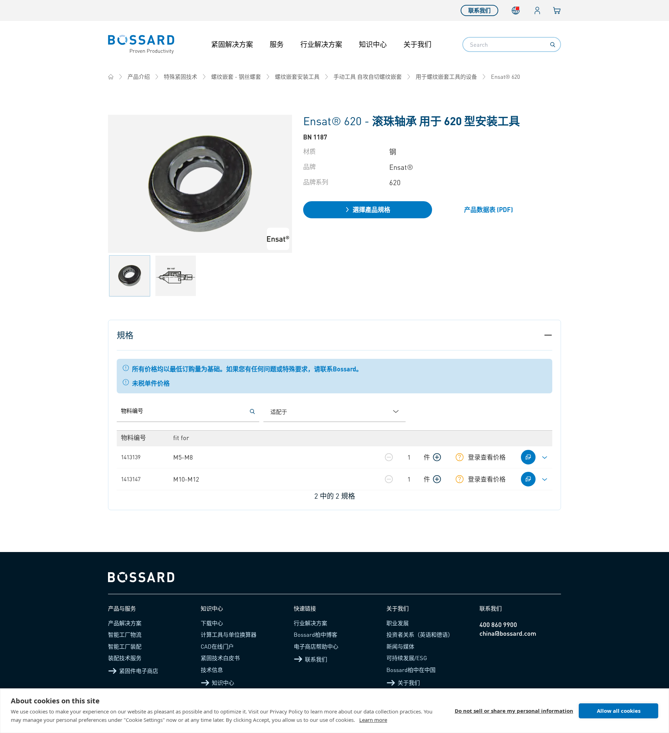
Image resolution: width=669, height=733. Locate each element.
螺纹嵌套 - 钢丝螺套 (236, 76)
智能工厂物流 (124, 634)
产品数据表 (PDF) (488, 209)
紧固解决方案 (232, 44)
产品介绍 (139, 76)
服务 (277, 44)
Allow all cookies (618, 710)
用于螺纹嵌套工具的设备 (446, 76)
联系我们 (479, 10)
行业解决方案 (321, 44)
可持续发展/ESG (406, 658)
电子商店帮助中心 (316, 646)
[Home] (111, 77)
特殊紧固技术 (180, 76)
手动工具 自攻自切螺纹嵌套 (367, 76)
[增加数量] (437, 457)
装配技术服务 (124, 658)
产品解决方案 (124, 623)
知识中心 (373, 44)
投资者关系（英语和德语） (419, 634)
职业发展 (397, 623)
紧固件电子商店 (138, 670)
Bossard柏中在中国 (411, 669)
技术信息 (212, 669)
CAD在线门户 (217, 646)
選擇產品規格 (371, 209)
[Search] (552, 44)
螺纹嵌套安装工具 (297, 76)
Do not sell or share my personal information (514, 710)
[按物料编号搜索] (252, 411)
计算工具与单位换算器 (228, 634)
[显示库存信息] (459, 457)
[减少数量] (389, 457)
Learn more (373, 719)
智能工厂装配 (124, 646)
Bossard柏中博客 (315, 634)
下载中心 (212, 623)
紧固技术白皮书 (220, 658)
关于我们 (417, 44)
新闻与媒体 (400, 646)
